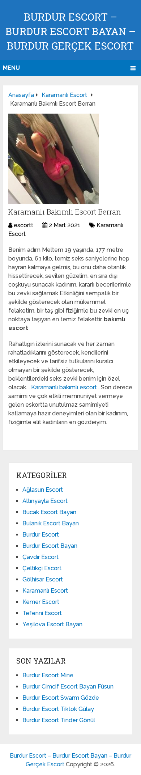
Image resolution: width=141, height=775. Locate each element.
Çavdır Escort (40, 557)
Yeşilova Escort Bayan (52, 624)
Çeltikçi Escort (41, 568)
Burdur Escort (40, 534)
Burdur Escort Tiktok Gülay (58, 709)
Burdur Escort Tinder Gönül (58, 720)
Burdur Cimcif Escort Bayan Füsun (68, 686)
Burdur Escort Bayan (49, 545)
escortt (23, 225)
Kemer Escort (40, 601)
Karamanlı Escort (45, 590)
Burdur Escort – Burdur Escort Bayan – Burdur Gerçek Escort (70, 31)
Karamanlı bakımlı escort (64, 387)
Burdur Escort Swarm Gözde (60, 697)
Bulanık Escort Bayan (50, 523)
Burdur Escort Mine (47, 675)
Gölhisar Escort (42, 579)
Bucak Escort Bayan (49, 512)
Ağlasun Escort (42, 489)
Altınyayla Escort (45, 500)
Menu (11, 67)
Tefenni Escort (42, 613)
